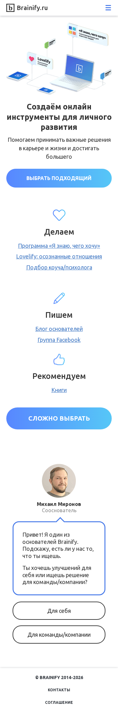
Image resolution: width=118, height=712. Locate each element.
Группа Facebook (59, 340)
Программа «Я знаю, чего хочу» (59, 245)
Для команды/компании (59, 634)
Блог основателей (59, 329)
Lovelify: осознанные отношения (59, 256)
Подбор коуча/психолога (59, 267)
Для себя (59, 611)
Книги (59, 390)
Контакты (59, 690)
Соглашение (59, 702)
